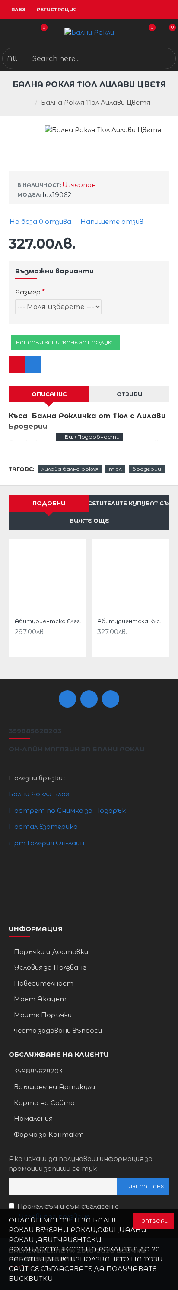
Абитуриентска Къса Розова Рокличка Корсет (132, 621)
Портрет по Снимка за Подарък (67, 810)
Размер (28, 292)
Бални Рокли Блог (39, 794)
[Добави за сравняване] (33, 364)
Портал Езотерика (43, 826)
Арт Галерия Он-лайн (46, 843)
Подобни (48, 503)
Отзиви (129, 394)
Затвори (155, 1221)
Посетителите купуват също (129, 503)
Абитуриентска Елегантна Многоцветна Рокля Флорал (49, 621)
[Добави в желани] (17, 364)
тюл (115, 469)
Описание (49, 394)
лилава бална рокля (70, 469)
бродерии (146, 469)
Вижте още (89, 520)
